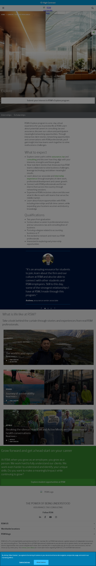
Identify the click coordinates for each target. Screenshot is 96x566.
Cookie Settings (24, 562)
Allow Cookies (41, 562)
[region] (48, 559)
